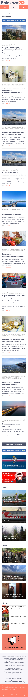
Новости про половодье (11, 214)
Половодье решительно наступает (11, 425)
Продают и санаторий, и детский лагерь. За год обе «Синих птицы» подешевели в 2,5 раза (14, 49)
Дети (20, 42)
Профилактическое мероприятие (9, 378)
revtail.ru (20, 674)
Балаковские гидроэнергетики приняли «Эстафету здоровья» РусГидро (12, 255)
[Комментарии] (12, 45)
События (11, 293)
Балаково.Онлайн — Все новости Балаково (12, 2)
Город (17, 42)
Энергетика (5, 45)
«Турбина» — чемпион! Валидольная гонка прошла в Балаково (18, 608)
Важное (13, 42)
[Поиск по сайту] (23, 7)
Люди (8, 44)
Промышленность (19, 44)
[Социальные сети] (14, 7)
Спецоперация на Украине (8, 88)
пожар (12, 292)
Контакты (19, 672)
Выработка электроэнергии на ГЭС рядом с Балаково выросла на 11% (13, 133)
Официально (18, 85)
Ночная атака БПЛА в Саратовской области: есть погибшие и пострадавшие (12, 559)
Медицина (12, 44)
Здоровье (4, 44)
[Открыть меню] (4, 7)
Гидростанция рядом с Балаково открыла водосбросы (11, 383)
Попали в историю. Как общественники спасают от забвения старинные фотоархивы (18, 625)
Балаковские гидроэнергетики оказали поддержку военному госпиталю (12, 92)
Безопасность (15, 84)
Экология (4, 170)
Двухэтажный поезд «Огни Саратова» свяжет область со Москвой (13, 519)
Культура (4, 335)
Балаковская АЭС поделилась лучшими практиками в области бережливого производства (13, 340)
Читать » (8, 60)
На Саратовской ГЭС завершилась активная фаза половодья (13, 174)
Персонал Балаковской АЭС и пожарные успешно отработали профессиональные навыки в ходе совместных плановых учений (13, 297)
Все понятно (14, 694)
